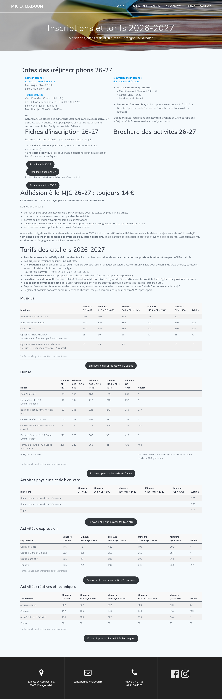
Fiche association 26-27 (43, 185)
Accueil (121, 6)
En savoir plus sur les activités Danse (111, 473)
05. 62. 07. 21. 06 (134, 681)
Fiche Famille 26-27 (40, 164)
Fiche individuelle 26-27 (43, 171)
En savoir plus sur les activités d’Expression (111, 580)
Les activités (173, 6)
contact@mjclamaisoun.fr (88, 681)
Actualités (140, 6)
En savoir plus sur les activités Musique (111, 365)
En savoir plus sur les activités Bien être (111, 522)
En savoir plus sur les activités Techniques (111, 638)
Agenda (156, 6)
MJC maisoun (27, 6)
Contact (205, 6)
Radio (192, 6)
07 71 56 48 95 (134, 685)
